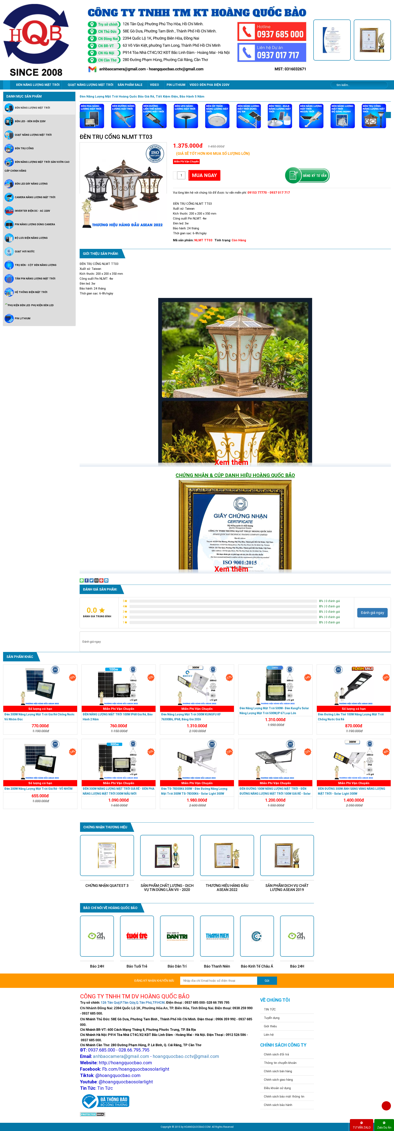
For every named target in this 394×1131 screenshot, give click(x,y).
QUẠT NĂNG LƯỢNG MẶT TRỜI (90, 85)
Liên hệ (269, 1035)
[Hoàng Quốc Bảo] (42, 40)
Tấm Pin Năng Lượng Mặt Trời (35, 278)
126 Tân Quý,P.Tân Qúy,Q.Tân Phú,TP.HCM (133, 1003)
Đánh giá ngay (372, 612)
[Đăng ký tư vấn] (307, 175)
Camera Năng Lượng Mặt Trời (35, 197)
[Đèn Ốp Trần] (217, 116)
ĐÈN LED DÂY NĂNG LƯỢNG (31, 183)
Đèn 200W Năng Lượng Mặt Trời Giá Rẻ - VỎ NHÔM (38, 788)
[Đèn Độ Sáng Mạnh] (342, 116)
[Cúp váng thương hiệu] (372, 40)
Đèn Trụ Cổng (24, 148)
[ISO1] (332, 40)
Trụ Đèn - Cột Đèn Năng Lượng (35, 264)
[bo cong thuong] (104, 1101)
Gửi (267, 981)
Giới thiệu (270, 1026)
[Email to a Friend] (96, 580)
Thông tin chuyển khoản (280, 1063)
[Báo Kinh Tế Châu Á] (177, 936)
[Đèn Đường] (123, 116)
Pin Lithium (176, 85)
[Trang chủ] (6, 85)
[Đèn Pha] (92, 116)
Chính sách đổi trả (276, 1054)
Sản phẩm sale (130, 85)
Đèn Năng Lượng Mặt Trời (32, 107)
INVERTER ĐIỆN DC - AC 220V (32, 210)
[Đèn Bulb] (280, 116)
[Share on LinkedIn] (106, 580)
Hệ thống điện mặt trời (31, 292)
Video (155, 85)
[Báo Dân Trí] (97, 936)
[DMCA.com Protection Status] (92, 1114)
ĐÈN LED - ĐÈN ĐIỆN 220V (30, 121)
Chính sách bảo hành (278, 1105)
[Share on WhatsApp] (82, 580)
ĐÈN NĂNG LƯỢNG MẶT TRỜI (38, 85)
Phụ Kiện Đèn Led (42, 305)
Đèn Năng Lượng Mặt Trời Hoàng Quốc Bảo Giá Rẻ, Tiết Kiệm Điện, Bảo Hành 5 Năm (142, 96)
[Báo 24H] (217, 936)
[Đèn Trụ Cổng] (374, 116)
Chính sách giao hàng (278, 1080)
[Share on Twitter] (91, 580)
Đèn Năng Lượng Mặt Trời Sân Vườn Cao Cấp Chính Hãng (37, 166)
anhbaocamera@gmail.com (121, 1056)
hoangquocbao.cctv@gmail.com (186, 1056)
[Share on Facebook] (87, 580)
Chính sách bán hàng (278, 1071)
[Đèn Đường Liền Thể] (154, 116)
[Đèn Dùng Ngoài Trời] (311, 116)
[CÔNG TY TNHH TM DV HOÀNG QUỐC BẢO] (197, 40)
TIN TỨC (270, 1009)
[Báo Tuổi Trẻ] (257, 936)
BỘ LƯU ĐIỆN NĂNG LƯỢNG (31, 237)
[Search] (382, 85)
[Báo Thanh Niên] (137, 936)
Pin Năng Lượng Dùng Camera (35, 224)
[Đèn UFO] (186, 116)
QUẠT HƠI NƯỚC (25, 251)
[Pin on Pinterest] (101, 580)
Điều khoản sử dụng (277, 1088)
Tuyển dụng (271, 1018)
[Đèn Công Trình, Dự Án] (248, 116)
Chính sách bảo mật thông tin (284, 1096)
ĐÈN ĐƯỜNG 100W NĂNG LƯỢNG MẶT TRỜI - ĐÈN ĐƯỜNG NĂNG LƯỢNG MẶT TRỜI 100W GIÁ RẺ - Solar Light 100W (275, 793)
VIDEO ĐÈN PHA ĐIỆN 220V (209, 85)
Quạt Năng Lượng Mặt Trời (33, 134)
